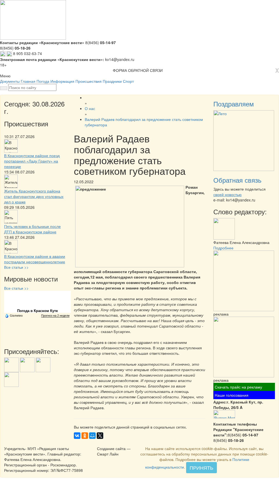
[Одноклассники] (84, 435)
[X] (100, 435)
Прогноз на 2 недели (55, 315)
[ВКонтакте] (77, 435)
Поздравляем (233, 103)
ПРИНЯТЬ (201, 467)
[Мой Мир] (92, 435)
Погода (43, 81)
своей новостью (227, 194)
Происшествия (88, 81)
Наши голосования (231, 395)
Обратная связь (237, 180)
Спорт (128, 81)
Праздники (112, 81)
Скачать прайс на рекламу (238, 387)
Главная (28, 81)
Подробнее (223, 247)
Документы (10, 81)
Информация (62, 81)
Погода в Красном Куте (37, 311)
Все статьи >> (16, 267)
